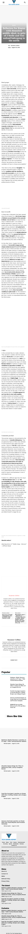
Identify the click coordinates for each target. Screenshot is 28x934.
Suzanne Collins (15, 45)
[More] (20, 663)
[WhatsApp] (17, 663)
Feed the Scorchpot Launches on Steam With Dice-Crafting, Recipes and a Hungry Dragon (17, 692)
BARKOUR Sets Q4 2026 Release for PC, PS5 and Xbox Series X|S (17, 706)
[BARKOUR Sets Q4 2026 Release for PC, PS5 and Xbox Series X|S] (5, 706)
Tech (2, 890)
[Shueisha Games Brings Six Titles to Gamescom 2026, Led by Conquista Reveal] (5, 685)
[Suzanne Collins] (14, 632)
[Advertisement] (14, 66)
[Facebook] (7, 663)
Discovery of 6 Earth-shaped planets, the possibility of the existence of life (7, 616)
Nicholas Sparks (7, 743)
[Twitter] (10, 663)
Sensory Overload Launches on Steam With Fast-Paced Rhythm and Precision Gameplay (18, 699)
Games (3, 896)
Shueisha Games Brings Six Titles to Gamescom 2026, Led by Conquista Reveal (18, 686)
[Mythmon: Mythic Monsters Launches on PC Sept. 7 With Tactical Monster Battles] (5, 679)
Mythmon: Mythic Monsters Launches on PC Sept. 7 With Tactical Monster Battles (17, 679)
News (14, 25)
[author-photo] (2, 743)
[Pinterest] (13, 663)
